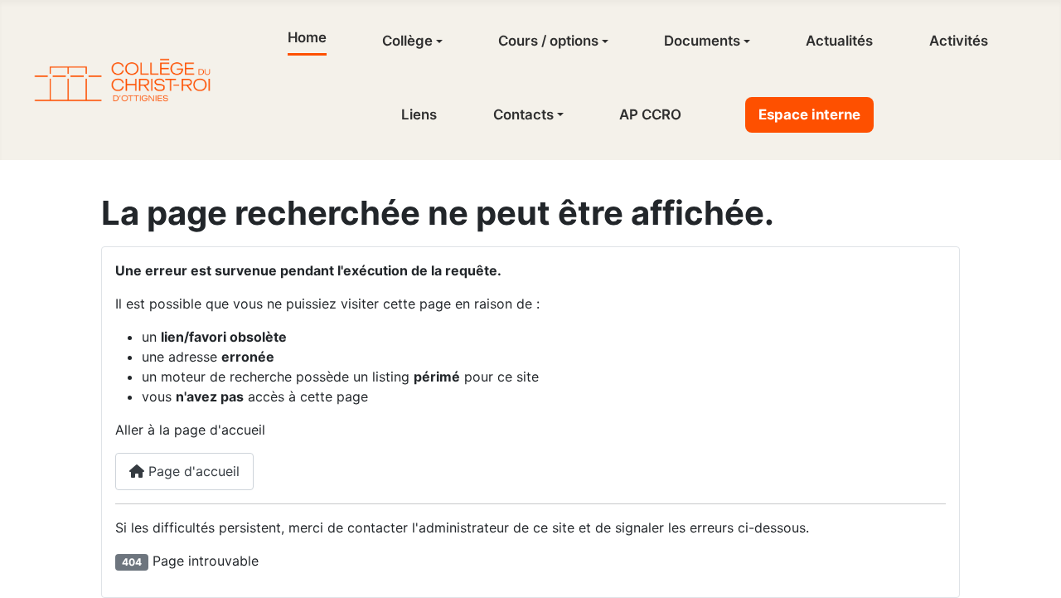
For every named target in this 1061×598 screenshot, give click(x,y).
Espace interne (809, 114)
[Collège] (438, 41)
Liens (419, 114)
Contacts (523, 114)
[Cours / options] (603, 41)
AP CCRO (650, 114)
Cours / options (548, 40)
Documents (702, 40)
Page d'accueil (192, 471)
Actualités (839, 40)
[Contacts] (559, 114)
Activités (958, 40)
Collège (407, 40)
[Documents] (745, 41)
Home (307, 37)
